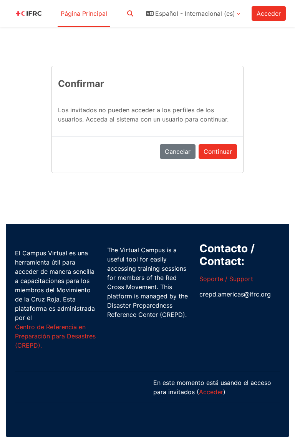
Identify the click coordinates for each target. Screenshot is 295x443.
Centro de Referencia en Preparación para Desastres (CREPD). (55, 336)
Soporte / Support (226, 279)
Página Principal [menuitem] (84, 13)
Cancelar (178, 151)
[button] (130, 13)
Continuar (218, 151)
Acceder (269, 13)
